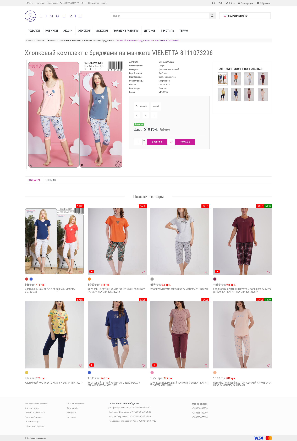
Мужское (102, 30)
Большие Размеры (126, 30)
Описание (34, 180)
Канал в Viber (73, 408)
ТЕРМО (183, 30)
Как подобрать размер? (36, 403)
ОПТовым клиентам (35, 412)
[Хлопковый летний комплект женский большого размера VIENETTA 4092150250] (117, 241)
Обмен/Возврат (33, 421)
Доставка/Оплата (33, 417)
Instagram (71, 412)
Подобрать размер (97, 3)
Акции (68, 30)
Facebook (71, 417)
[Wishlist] (171, 142)
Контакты (53, 3)
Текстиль (167, 30)
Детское (149, 30)
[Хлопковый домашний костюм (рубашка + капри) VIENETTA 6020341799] (179, 334)
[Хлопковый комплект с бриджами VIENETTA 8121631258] (54, 241)
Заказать (185, 142)
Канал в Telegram (75, 403)
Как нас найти (32, 408)
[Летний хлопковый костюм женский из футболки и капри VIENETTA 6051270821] (242, 334)
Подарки (34, 30)
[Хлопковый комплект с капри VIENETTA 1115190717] (54, 334)
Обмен (29, 3)
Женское (84, 30)
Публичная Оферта (34, 425)
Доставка (40, 3)
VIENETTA (163, 92)
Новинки (51, 30)
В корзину (157, 142)
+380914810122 (71, 3)
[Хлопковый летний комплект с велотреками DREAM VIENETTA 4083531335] (117, 334)
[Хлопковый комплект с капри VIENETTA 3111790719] (179, 241)
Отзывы (51, 180)
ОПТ (83, 3)
